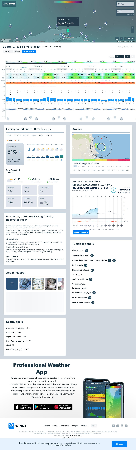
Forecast (7, 51)
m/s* (3, 78)
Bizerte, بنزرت (63, 19)
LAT (4, 110)
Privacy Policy (64, 438)
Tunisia (132, 46)
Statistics (16, 51)
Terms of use (72, 438)
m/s (4, 75)
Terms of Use (66, 445)
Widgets (75, 426)
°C (4, 83)
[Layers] (117, 38)
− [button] (132, 31)
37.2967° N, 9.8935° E (50, 46)
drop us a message (76, 435)
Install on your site (81, 232)
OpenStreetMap (123, 41)
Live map (46, 426)
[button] (60, 47)
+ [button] (132, 27)
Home (120, 46)
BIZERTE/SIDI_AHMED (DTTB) (90, 188)
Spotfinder (64, 426)
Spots (126, 46)
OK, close (119, 444)
